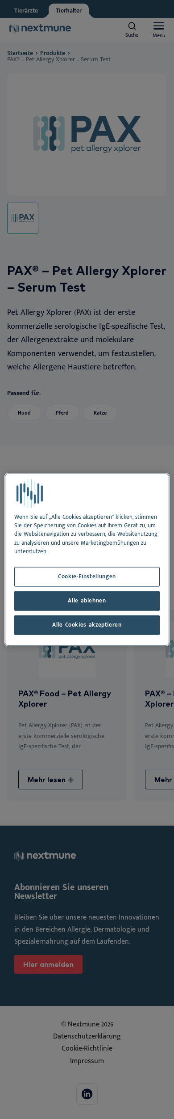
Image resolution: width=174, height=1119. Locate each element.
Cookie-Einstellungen (87, 576)
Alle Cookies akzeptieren (86, 624)
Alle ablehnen (87, 601)
